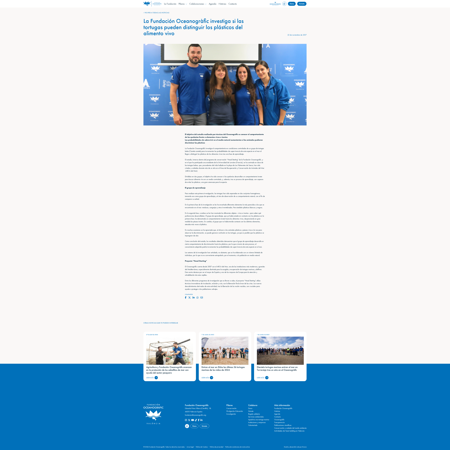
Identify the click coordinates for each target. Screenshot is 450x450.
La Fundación (170, 3)
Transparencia (279, 422)
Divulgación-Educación (234, 411)
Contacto (233, 3)
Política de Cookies (202, 447)
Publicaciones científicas (282, 425)
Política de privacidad (216, 447)
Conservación (231, 408)
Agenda (212, 3)
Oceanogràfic (279, 419)
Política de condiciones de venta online (237, 447)
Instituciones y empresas (257, 422)
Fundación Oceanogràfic (283, 408)
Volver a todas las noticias (156, 13)
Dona (292, 3)
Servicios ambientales (256, 417)
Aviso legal (190, 447)
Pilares (182, 3)
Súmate (302, 3)
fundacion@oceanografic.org (195, 415)
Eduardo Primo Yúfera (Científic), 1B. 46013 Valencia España (198, 410)
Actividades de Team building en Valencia (289, 431)
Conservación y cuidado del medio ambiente (290, 428)
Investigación (231, 414)
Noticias (222, 3)
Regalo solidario (254, 414)
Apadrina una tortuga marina (258, 419)
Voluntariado (252, 425)
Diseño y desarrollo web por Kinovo (295, 447)
